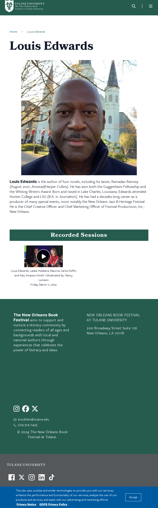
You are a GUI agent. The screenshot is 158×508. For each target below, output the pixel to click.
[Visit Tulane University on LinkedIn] (41, 479)
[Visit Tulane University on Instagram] (31, 479)
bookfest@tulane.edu (33, 419)
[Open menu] (150, 6)
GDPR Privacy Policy (53, 504)
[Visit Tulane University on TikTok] (51, 479)
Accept (133, 497)
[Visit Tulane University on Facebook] (11, 479)
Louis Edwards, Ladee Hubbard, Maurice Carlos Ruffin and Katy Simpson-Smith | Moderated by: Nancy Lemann (43, 275)
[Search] (133, 6)
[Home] (25, 6)
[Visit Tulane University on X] (21, 479)
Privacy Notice (26, 504)
